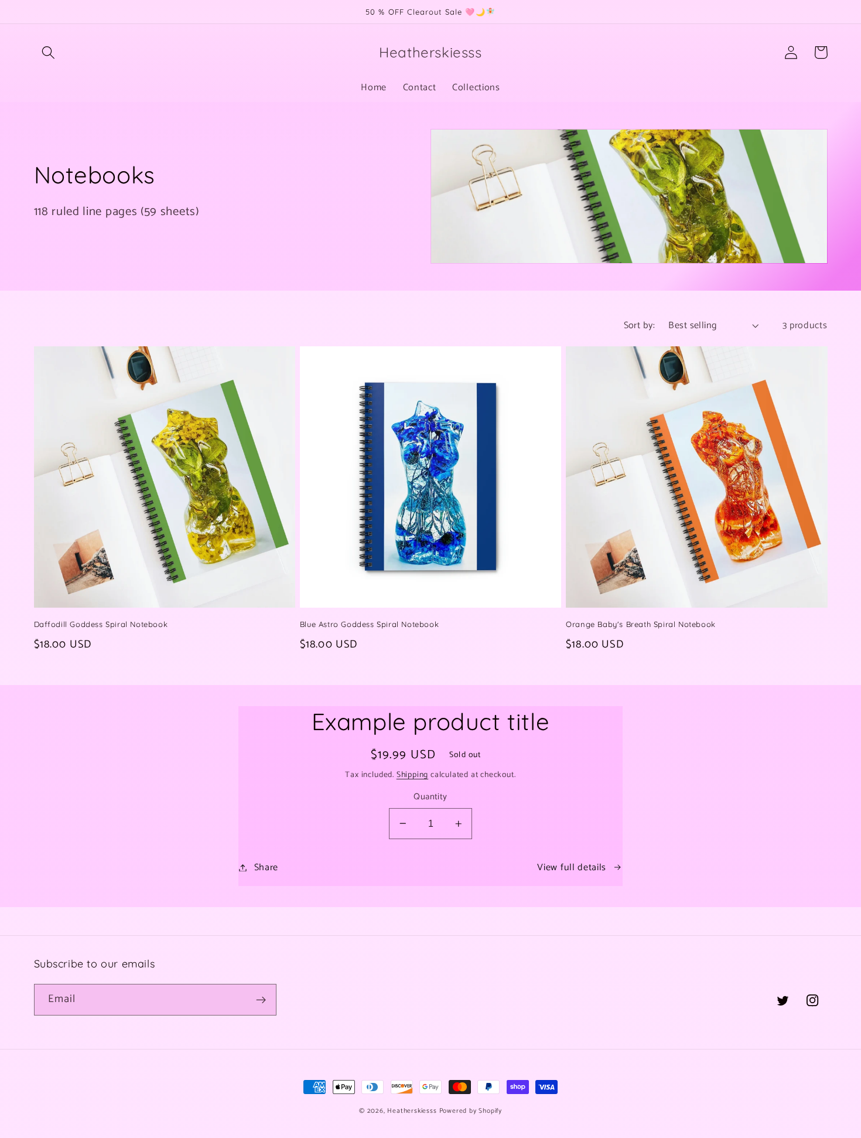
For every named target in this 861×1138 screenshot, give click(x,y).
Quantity (430, 797)
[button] (49, 52)
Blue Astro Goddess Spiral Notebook (369, 624)
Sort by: (639, 325)
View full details (571, 867)
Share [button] (266, 867)
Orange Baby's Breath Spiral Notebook (641, 624)
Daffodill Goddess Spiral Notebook (101, 624)
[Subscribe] (261, 1000)
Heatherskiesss (411, 1110)
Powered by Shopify (471, 1110)
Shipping (412, 774)
